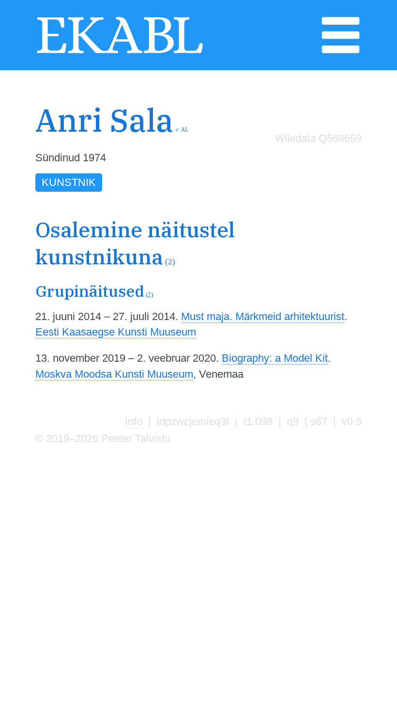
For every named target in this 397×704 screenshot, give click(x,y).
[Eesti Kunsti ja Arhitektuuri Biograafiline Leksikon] (119, 52)
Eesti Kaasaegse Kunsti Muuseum (115, 332)
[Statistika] (316, 158)
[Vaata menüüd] (341, 52)
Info (133, 421)
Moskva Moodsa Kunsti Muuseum (114, 374)
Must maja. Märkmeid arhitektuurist (262, 316)
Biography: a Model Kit (275, 358)
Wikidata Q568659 (318, 138)
